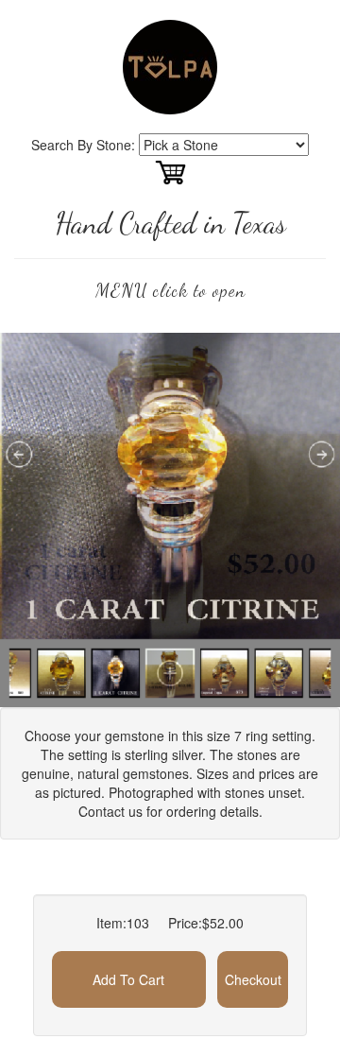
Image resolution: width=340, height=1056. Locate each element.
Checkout (253, 979)
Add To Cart (128, 979)
